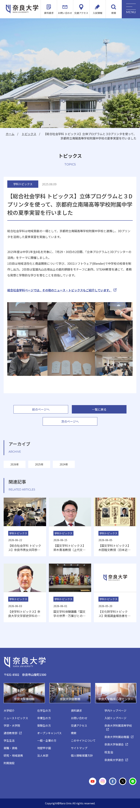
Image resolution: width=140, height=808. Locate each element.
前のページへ (41, 409)
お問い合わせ (65, 13)
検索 (113, 13)
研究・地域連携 (13, 755)
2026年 (14, 464)
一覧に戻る (99, 409)
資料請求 (49, 13)
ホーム (10, 134)
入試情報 (97, 13)
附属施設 (9, 763)
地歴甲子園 (44, 748)
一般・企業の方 (46, 740)
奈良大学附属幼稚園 (116, 737)
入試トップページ (115, 718)
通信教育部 (10, 733)
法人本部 (42, 755)
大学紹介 (9, 710)
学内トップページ (115, 710)
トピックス (29, 134)
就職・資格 (10, 748)
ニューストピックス (16, 718)
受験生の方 (44, 725)
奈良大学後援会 (114, 744)
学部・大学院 (12, 725)
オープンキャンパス (49, 733)
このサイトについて (83, 740)
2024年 (64, 464)
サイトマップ (79, 748)
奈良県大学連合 (114, 760)
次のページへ (70, 421)
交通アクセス (81, 13)
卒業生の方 (44, 718)
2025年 (39, 464)
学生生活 (9, 740)
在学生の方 (44, 710)
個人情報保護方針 (82, 755)
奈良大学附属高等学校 (118, 725)
